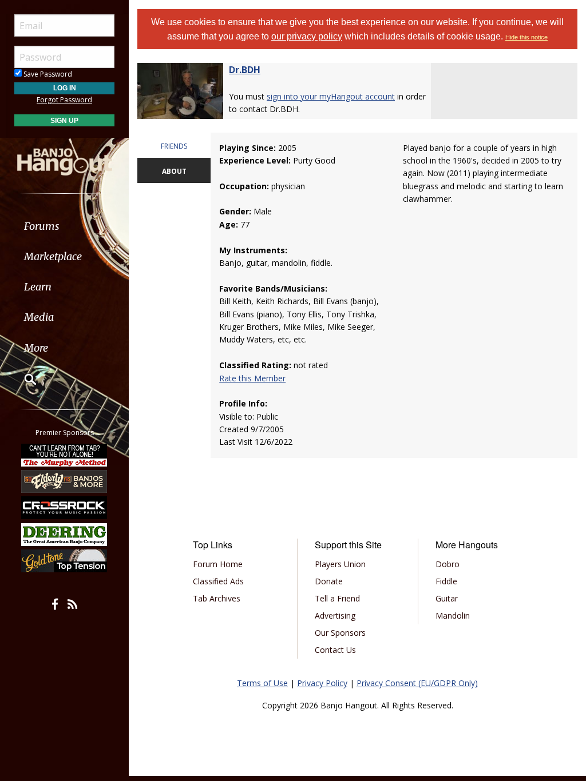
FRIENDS (174, 146)
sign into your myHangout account (331, 96)
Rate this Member (252, 378)
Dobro (447, 564)
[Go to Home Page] (64, 156)
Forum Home (218, 564)
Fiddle (446, 581)
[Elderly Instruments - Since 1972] (64, 481)
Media (39, 317)
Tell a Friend (337, 598)
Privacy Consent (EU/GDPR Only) (417, 683)
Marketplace (53, 256)
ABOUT (174, 171)
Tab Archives (216, 598)
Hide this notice (526, 37)
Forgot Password (64, 100)
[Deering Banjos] (64, 534)
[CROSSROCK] (64, 508)
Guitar (446, 598)
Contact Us (335, 649)
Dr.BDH (244, 69)
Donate (329, 581)
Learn (38, 286)
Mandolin (452, 615)
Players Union (340, 564)
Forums (42, 226)
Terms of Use (262, 683)
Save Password (47, 74)
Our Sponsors (340, 632)
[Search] (23, 379)
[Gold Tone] (64, 561)
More (36, 347)
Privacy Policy (322, 683)
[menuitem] (64, 226)
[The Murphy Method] (64, 454)
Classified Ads (218, 581)
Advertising (335, 615)
